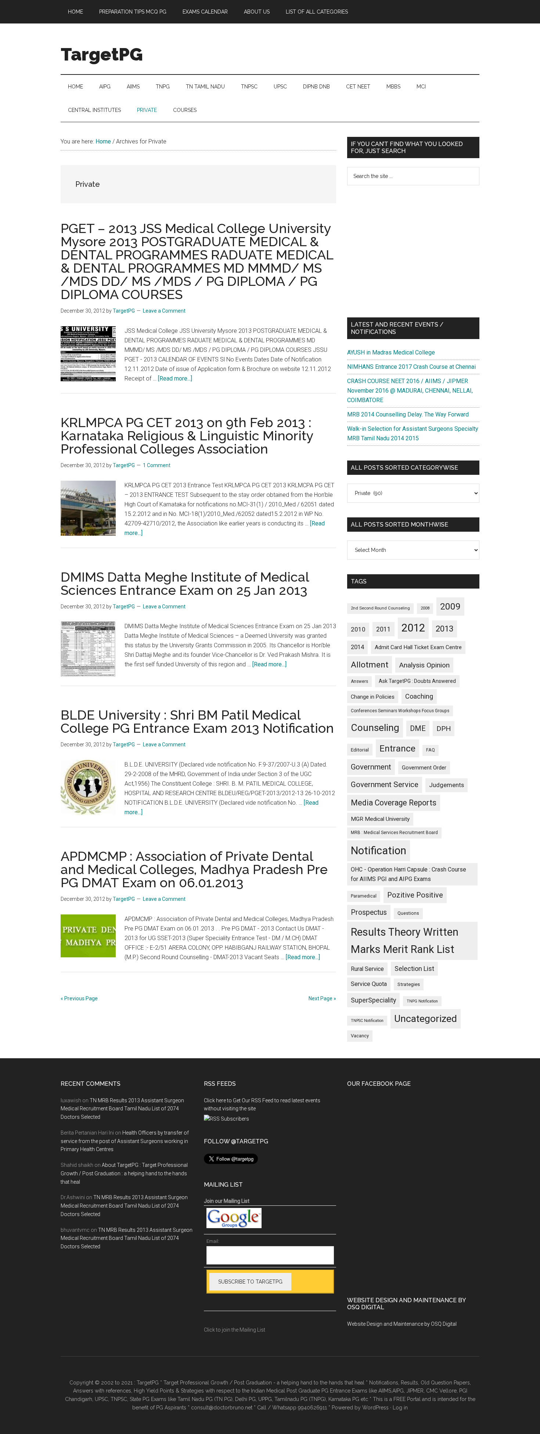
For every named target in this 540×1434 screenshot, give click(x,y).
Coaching (419, 696)
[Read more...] (175, 378)
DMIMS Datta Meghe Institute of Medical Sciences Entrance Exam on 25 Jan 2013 (185, 583)
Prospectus (369, 912)
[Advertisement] (413, 251)
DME (418, 728)
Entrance (397, 748)
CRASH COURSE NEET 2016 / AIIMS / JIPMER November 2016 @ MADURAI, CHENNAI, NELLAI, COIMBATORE (410, 391)
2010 (358, 629)
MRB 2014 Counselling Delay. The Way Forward (408, 414)
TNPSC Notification (367, 1020)
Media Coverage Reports (393, 802)
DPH (443, 728)
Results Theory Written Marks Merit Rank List (404, 941)
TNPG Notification (422, 1001)
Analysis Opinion (424, 665)
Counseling (375, 727)
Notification (378, 850)
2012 (413, 628)
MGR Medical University (380, 819)
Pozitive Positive (415, 895)
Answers (359, 681)
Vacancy (360, 1035)
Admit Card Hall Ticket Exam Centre (418, 647)
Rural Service (367, 968)
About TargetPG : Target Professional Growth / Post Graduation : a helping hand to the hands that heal (124, 1173)
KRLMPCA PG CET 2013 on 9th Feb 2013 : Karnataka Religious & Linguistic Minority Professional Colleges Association (187, 435)
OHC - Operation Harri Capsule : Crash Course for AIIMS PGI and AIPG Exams (408, 874)
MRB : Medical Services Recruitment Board (394, 832)
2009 (450, 606)
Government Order (424, 767)
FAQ (430, 750)
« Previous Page (79, 998)
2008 (425, 608)
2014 (357, 647)
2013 (444, 628)
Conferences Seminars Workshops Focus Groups (400, 710)
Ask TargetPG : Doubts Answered (417, 681)
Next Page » (322, 998)
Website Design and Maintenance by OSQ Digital (402, 1324)
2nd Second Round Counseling (380, 608)
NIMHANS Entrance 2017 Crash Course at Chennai (411, 366)
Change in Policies (373, 697)
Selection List (414, 968)
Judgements (446, 785)
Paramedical (364, 896)
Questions (408, 913)
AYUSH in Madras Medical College (391, 352)
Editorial (360, 750)
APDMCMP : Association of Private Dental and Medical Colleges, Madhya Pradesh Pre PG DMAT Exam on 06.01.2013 (194, 869)
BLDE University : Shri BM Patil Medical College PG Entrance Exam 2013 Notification (197, 721)
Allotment (369, 665)
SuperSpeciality (373, 1000)
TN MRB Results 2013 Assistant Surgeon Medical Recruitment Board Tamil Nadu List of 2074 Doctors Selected (122, 1109)
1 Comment (156, 465)
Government (371, 767)
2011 (383, 629)
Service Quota (369, 983)
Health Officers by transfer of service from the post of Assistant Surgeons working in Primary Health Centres (125, 1141)
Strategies (408, 984)
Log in (400, 1408)
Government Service (384, 784)
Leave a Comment (164, 311)
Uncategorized (425, 1018)
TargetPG (102, 54)
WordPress (375, 1408)
